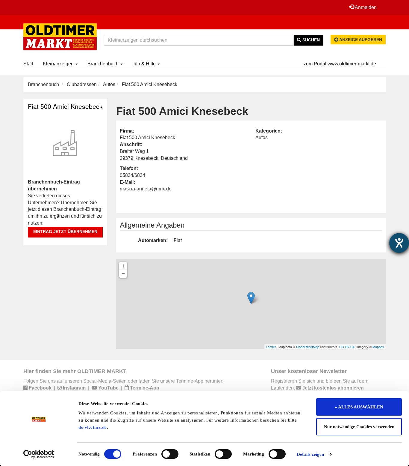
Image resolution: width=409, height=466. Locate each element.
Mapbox (378, 346)
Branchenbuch (103, 63)
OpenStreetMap (307, 346)
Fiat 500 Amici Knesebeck (65, 106)
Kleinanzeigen (59, 63)
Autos (109, 84)
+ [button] (123, 266)
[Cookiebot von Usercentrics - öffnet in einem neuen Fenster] (39, 454)
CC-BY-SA (347, 346)
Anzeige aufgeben (360, 39)
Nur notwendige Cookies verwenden (359, 426)
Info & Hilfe (144, 63)
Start (28, 63)
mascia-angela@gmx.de (146, 188)
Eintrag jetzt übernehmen (65, 231)
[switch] (169, 454)
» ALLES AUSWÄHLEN (359, 407)
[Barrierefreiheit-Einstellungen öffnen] (399, 243)
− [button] (123, 273)
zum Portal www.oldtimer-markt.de (340, 63)
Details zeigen (310, 454)
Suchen (310, 39)
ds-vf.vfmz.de (92, 427)
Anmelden (365, 7)
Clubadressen (82, 84)
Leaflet (271, 346)
